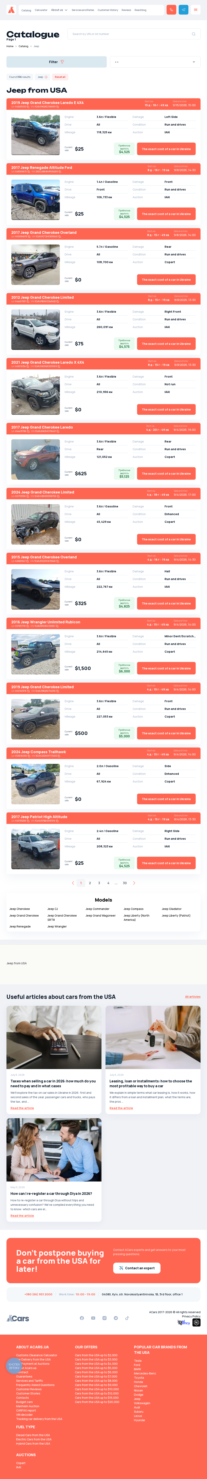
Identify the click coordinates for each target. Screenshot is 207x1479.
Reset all (60, 77)
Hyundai (139, 1420)
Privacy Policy (191, 1316)
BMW (137, 1369)
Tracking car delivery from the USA (39, 1419)
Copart (20, 1463)
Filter (53, 62)
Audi (137, 1407)
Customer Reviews (29, 1389)
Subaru (138, 1411)
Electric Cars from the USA (34, 1439)
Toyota (139, 1377)
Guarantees (24, 1376)
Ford (137, 1365)
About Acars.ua (26, 1368)
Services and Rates (83, 10)
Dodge (138, 1394)
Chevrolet (140, 1386)
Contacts (22, 1398)
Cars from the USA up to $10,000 (97, 1389)
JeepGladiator (172, 909)
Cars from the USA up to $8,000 (96, 1381)
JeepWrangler (57, 926)
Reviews (126, 10)
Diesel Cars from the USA (33, 1435)
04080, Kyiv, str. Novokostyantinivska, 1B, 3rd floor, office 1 (142, 1294)
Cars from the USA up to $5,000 (96, 1368)
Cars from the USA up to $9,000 (96, 1385)
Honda (138, 1382)
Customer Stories (28, 1393)
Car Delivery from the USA (33, 1359)
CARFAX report (26, 1410)
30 (125, 883)
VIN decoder (24, 1415)
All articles (193, 996)
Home (9, 46)
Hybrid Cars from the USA (33, 1443)
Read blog (140, 10)
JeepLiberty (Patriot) (176, 915)
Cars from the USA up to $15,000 (97, 1398)
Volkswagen (142, 1403)
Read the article (22, 1108)
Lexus (138, 1416)
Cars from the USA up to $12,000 (97, 1393)
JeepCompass (134, 909)
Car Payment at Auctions (33, 1364)
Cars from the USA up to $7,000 (96, 1376)
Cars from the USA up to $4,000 (96, 1364)
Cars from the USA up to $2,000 (96, 1355)
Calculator (41, 10)
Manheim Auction (27, 1406)
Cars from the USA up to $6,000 (96, 1372)
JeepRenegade (20, 926)
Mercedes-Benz (145, 1373)
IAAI (18, 1467)
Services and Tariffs (29, 1381)
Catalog (26, 10)
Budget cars (24, 1402)
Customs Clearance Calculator (36, 1355)
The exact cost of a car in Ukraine (166, 149)
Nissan (138, 1390)
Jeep (137, 1399)
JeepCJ (53, 909)
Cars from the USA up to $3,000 (96, 1359)
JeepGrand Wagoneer (101, 915)
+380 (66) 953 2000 (38, 1294)
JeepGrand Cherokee (24, 915)
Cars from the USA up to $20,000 (97, 1402)
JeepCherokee (20, 909)
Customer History (108, 10)
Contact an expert (140, 1268)
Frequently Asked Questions (35, 1385)
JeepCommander (97, 909)
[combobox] (155, 62)
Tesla (138, 1361)
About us (57, 10)
